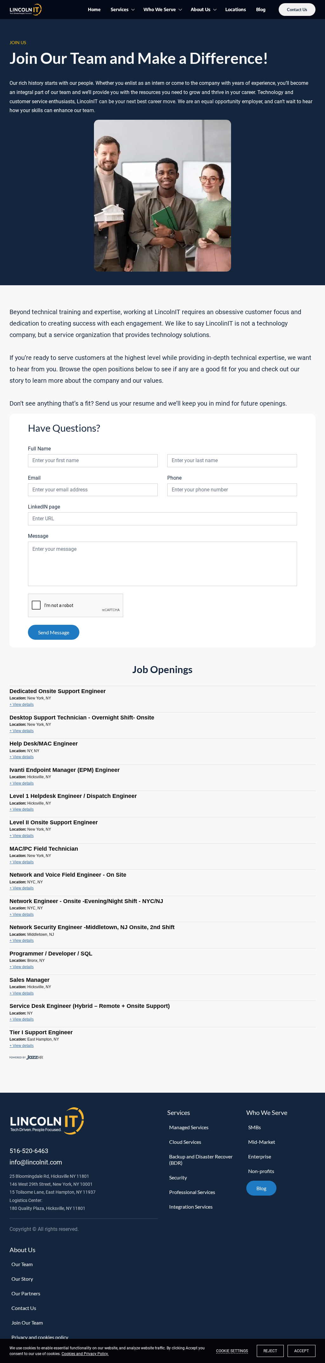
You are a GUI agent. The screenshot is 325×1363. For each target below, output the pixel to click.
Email (34, 478)
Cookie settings (232, 1351)
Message (38, 536)
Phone (174, 478)
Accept (301, 1351)
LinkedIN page (44, 507)
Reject (270, 1351)
